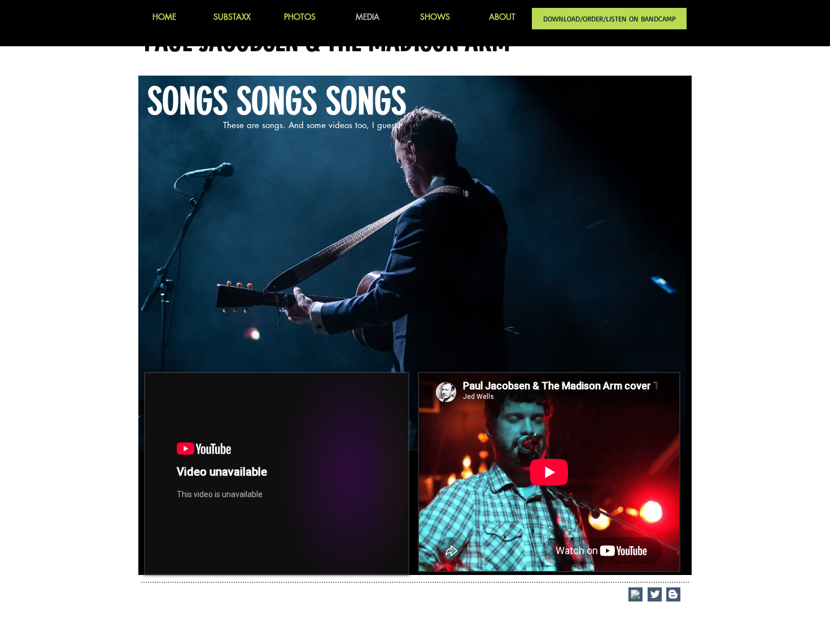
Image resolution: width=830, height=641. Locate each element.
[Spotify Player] (599, 181)
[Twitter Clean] (655, 594)
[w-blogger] (673, 594)
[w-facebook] (635, 594)
